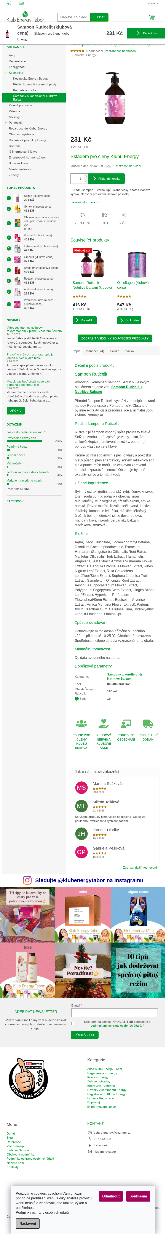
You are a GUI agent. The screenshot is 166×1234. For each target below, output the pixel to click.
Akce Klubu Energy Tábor (104, 1069)
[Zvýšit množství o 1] (86, 176)
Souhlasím (138, 1196)
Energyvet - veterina (101, 1085)
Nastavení (27, 1223)
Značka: (85, 55)
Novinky (14, 117)
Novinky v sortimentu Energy (106, 1090)
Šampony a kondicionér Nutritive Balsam (35, 97)
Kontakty (13, 1167)
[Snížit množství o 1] (86, 181)
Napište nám (15, 1163)
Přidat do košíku (109, 178)
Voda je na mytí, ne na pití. (25, 480)
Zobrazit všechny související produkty (114, 338)
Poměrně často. (17, 446)
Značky (14, 175)
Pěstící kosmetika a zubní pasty (34, 84)
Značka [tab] (129, 351)
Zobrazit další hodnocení (140, 867)
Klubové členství (18, 1150)
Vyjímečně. (14, 463)
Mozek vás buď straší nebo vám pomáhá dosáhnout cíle (29, 383)
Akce (12, 55)
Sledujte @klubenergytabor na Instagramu (89, 880)
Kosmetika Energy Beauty (30, 78)
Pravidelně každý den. (22, 438)
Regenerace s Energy (102, 1073)
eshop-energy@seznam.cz (112, 1132)
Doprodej (15, 146)
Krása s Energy (97, 1077)
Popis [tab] (76, 351)
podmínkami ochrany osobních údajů (116, 1025)
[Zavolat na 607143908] (13, 3)
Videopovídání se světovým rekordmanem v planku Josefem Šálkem (34, 329)
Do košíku (149, 33)
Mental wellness (20, 169)
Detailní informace (82, 202)
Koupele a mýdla (24, 90)
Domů (11, 1133)
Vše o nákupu (16, 1146)
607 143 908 (102, 1139)
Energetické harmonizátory (27, 157)
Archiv (15, 410)
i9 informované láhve (23, 151)
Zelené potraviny (20, 105)
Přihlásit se (85, 1035)
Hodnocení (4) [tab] (94, 351)
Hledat (99, 17)
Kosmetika (16, 72)
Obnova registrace (21, 134)
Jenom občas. (16, 455)
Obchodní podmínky (20, 1154)
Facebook (100, 1145)
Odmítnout (111, 1196)
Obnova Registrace (100, 1098)
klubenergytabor (105, 1151)
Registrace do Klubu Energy (28, 128)
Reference (14, 1142)
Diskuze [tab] (114, 351)
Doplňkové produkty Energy (28, 140)
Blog (10, 1137)
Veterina (14, 111)
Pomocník (15, 122)
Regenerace (17, 61)
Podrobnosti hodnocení (121, 51)
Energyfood (17, 67)
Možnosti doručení (128, 166)
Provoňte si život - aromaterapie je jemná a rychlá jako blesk (30, 356)
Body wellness (18, 163)
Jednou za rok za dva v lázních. (28, 472)
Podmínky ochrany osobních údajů (42, 1212)
